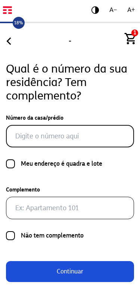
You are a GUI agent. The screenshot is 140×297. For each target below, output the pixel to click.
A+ (131, 9)
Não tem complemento (52, 235)
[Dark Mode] (95, 10)
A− (113, 9)
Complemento (23, 190)
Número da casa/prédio (34, 118)
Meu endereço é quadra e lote (61, 163)
